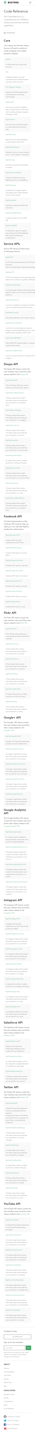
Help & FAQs (8, 1382)
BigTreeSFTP (10, 272)
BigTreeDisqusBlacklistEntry (15, 393)
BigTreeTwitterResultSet (13, 1160)
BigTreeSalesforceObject (14, 1056)
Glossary (6, 1379)
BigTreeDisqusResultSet (13, 455)
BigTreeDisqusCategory (13, 410)
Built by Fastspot (12, 1428)
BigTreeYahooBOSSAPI (13, 338)
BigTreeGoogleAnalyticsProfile (16, 864)
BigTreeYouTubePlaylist (13, 1265)
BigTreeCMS (10, 102)
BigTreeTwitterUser (12, 1188)
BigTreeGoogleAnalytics (14, 832)
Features (6, 1368)
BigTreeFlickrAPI (11, 629)
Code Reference (8, 1401)
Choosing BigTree (9, 1372)
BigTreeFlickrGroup (12, 644)
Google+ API (9, 730)
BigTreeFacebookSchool (14, 591)
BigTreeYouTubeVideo (13, 1310)
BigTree (8, 59)
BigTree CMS (11, 2)
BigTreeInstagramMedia (13, 964)
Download (17, 1337)
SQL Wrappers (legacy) (13, 87)
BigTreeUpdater (11, 200)
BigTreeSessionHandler (13, 172)
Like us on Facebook (13, 1424)
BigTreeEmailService (12, 300)
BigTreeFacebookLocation (14, 571)
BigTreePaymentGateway (14, 323)
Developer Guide (9, 1394)
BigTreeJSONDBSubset (13, 213)
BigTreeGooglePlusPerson (14, 794)
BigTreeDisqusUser (12, 483)
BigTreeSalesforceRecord (14, 1071)
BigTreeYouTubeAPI (12, 1220)
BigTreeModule (11, 134)
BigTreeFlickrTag (11, 701)
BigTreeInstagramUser (13, 1006)
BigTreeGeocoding (12, 312)
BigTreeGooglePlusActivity (14, 749)
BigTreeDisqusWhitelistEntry (15, 498)
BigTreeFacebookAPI (13, 535)
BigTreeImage (10, 160)
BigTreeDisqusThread (13, 468)
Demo (5, 1405)
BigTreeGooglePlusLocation (15, 779)
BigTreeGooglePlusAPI (13, 736)
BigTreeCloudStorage (13, 285)
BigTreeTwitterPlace (12, 1145)
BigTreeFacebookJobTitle (14, 560)
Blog (5, 1386)
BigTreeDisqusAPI (12, 380)
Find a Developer (9, 1408)
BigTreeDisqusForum (13, 425)
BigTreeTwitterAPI (11, 1103)
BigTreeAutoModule (12, 147)
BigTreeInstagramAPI (13, 919)
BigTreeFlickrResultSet (13, 689)
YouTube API (24, 1214)
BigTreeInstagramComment (15, 934)
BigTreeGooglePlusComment (15, 764)
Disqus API (24, 374)
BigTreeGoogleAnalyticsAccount (16, 847)
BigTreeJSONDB (11, 225)
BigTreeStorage (11, 185)
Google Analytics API (12, 826)
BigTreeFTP (9, 257)
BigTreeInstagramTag (13, 991)
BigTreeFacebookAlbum (14, 548)
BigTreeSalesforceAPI (13, 1041)
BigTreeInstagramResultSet (14, 979)
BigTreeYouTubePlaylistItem (15, 1280)
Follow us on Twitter (13, 1420)
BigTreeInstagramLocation (14, 949)
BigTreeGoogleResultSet (14, 350)
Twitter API (24, 1097)
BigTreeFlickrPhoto (12, 674)
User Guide (7, 1375)
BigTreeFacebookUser (13, 601)
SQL (7, 72)
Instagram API (9, 913)
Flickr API (23, 623)
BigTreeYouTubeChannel (14, 1250)
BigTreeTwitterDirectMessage (15, 1128)
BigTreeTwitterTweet (12, 1173)
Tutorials (6, 1398)
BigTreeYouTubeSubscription (15, 1295)
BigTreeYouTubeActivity (13, 1235)
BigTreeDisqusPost (12, 440)
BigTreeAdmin (10, 119)
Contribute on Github (13, 1416)
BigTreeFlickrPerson (12, 659)
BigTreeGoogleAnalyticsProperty (16, 882)
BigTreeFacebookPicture (14, 581)
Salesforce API (9, 1035)
